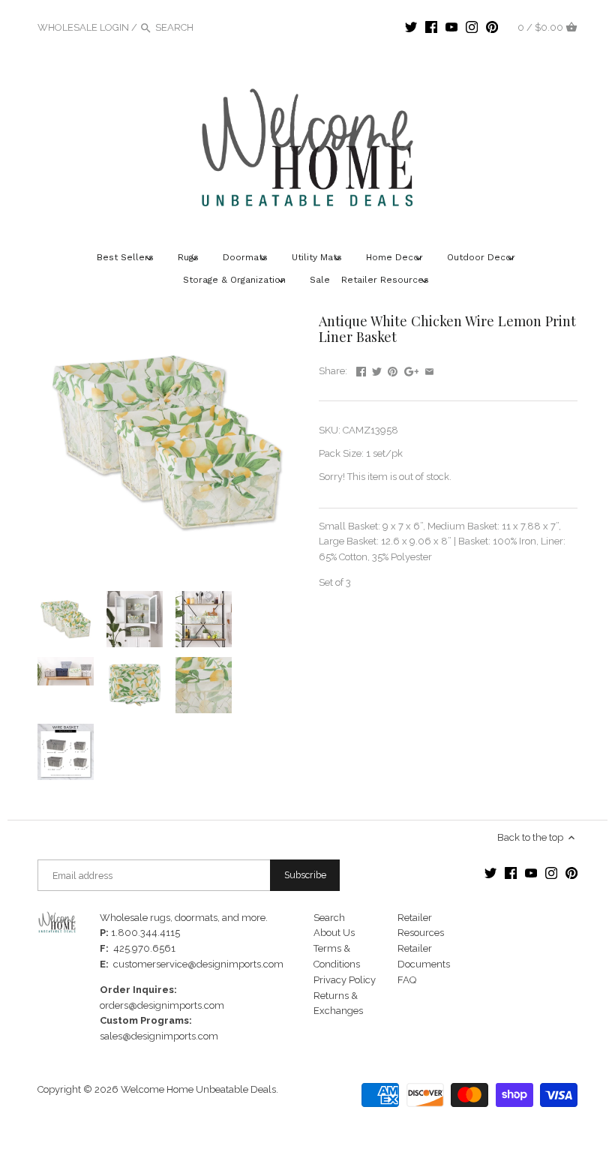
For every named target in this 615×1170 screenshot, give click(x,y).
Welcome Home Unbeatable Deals (198, 1089)
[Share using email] (429, 369)
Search (329, 917)
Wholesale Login (83, 27)
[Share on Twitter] (377, 369)
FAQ (407, 980)
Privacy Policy (345, 980)
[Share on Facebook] (361, 369)
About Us (334, 932)
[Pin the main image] (393, 369)
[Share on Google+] (411, 369)
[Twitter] (411, 27)
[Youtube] (452, 27)
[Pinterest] (492, 27)
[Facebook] (431, 27)
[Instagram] (472, 27)
